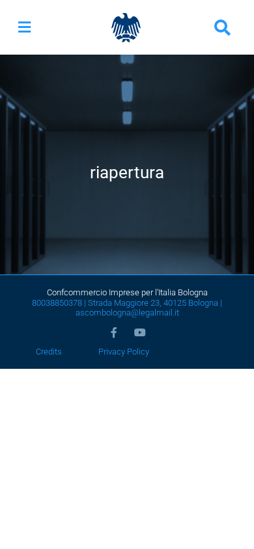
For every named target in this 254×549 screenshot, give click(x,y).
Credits (49, 351)
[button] (24, 27)
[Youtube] (140, 332)
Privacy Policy (123, 351)
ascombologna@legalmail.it (127, 312)
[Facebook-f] (114, 332)
